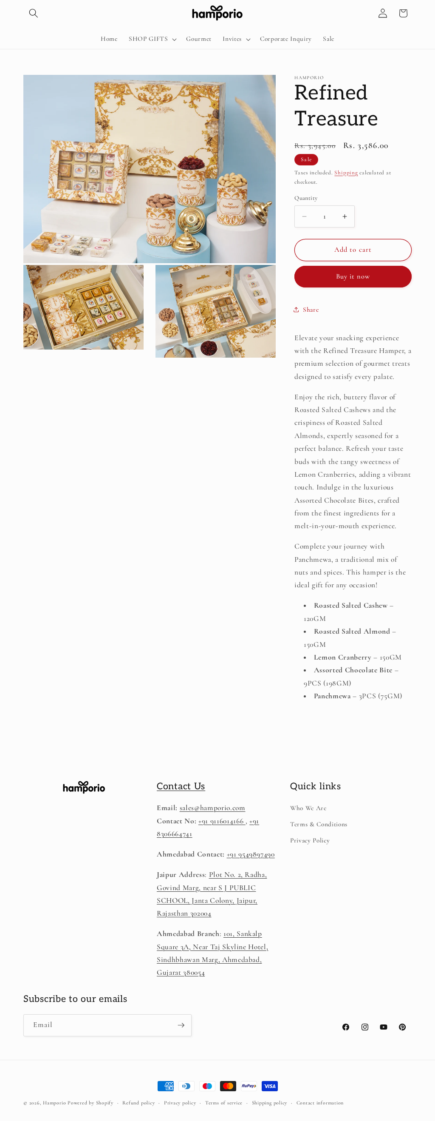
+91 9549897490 (251, 854)
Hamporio (54, 1103)
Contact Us (181, 786)
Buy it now (353, 276)
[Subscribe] (181, 1025)
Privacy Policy (310, 840)
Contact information (320, 1103)
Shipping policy (270, 1103)
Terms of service (224, 1103)
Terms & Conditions (318, 824)
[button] (33, 13)
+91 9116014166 (222, 821)
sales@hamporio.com (213, 807)
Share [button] (311, 309)
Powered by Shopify (90, 1103)
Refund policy (138, 1103)
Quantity (306, 198)
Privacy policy (180, 1103)
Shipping (346, 172)
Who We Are (308, 808)
